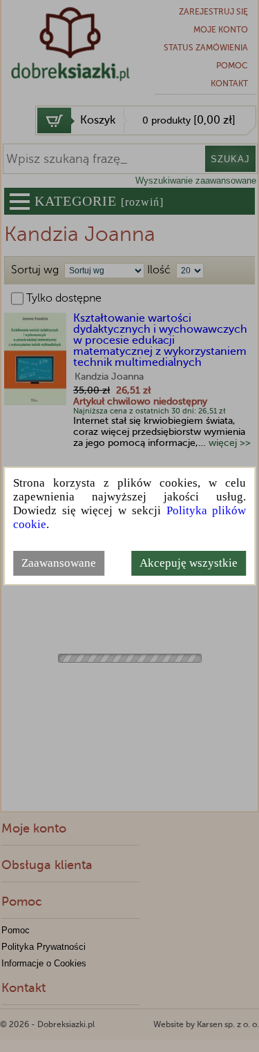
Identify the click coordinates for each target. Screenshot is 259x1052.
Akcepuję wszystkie (189, 562)
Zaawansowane (58, 562)
